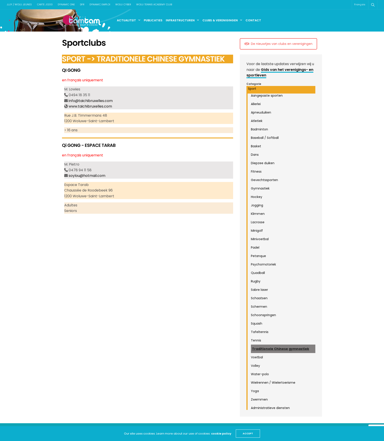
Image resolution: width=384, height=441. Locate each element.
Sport (252, 88)
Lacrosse (257, 222)
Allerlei (256, 104)
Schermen (259, 306)
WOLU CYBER (123, 4)
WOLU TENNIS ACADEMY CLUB (154, 4)
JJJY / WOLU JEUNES (19, 4)
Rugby (255, 281)
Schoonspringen (263, 315)
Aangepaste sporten (267, 95)
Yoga (255, 391)
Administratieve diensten (270, 408)
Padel (255, 247)
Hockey (256, 197)
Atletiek (256, 121)
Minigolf (257, 230)
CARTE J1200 (45, 4)
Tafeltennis (259, 332)
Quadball (258, 273)
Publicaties (153, 20)
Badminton (259, 129)
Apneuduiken (261, 112)
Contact (253, 20)
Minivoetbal (260, 239)
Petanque (258, 256)
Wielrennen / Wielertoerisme (273, 382)
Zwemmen (259, 399)
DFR (82, 4)
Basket (256, 146)
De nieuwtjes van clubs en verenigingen (281, 44)
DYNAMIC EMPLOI (100, 4)
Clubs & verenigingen (220, 20)
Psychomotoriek (263, 264)
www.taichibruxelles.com (90, 106)
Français (359, 4)
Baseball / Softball (265, 138)
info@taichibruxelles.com (91, 100)
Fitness (256, 171)
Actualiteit (126, 20)
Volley (255, 365)
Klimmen (258, 214)
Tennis (256, 340)
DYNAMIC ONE (66, 4)
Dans (255, 154)
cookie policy (221, 433)
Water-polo (260, 374)
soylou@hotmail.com (87, 175)
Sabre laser (259, 289)
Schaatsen (259, 298)
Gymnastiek (260, 188)
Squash (256, 323)
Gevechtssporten (264, 180)
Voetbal (257, 357)
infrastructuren (180, 20)
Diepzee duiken (262, 163)
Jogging (257, 205)
